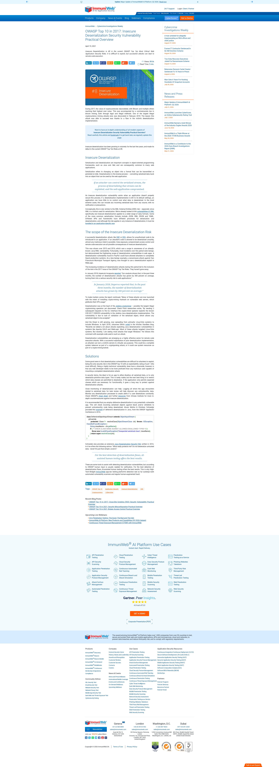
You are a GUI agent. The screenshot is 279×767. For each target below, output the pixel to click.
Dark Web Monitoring (151, 570)
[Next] (252, 1)
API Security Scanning (96, 563)
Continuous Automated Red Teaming (128, 570)
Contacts (112, 665)
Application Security (112, 489)
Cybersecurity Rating (92, 698)
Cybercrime (109, 492)
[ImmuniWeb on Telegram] (96, 737)
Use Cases (133, 649)
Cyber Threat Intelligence (152, 556)
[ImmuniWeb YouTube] (102, 737)
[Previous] (27, 1)
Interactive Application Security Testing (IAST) (172, 657)
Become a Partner (163, 687)
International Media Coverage (118, 679)
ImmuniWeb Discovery (93, 653)
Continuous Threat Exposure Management (128, 590)
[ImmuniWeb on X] (89, 737)
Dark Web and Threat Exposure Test (96, 695)
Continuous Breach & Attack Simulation (142, 676)
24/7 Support (169, 9)
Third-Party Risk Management (180, 570)
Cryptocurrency (97, 492)
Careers (111, 668)
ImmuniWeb (90, 26)
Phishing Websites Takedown (181, 563)
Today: (186, 13)
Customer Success (115, 662)
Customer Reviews (115, 660)
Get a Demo (139, 613)
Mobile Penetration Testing (154, 576)
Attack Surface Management (97, 583)
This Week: (173, 13)
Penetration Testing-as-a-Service (181, 556)
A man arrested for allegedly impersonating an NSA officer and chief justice (177, 38)
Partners (160, 678)
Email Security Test (91, 685)
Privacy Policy (132, 747)
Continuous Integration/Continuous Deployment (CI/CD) (175, 652)
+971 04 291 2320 (183, 727)
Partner (191, 9)
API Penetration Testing (98, 556)
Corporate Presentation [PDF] (139, 622)
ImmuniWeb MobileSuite (93, 665)
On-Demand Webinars (116, 684)
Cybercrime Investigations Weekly (176, 29)
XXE (118, 237)
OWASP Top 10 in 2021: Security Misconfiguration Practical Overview (115, 507)
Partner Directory (162, 684)
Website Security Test (92, 687)
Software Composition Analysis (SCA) (169, 668)
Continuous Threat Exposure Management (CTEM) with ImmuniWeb (115, 523)
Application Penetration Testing (101, 570)
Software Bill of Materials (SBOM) (168, 670)
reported (117, 273)
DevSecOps (161, 673)
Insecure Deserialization (130, 489)
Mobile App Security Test (93, 693)
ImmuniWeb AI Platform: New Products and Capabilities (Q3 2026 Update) (117, 520)
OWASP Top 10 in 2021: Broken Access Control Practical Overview (114, 509)
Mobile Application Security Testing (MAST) (171, 662)
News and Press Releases (117, 677)
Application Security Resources (169, 649)
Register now (165, 2)
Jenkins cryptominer (123, 306)
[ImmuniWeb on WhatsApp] (93, 737)
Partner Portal (162, 690)
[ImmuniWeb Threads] (106, 737)
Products (89, 649)
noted (127, 324)
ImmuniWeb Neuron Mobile (94, 659)
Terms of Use (118, 747)
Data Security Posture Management (155, 563)
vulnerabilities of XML (145, 211)
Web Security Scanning (179, 590)
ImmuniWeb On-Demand (93, 662)
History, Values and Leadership (119, 655)
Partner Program (162, 682)
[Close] (197, 2)
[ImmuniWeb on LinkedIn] (86, 737)
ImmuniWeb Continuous (93, 668)
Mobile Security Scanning (153, 583)
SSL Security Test (90, 682)
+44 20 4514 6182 (140, 727)
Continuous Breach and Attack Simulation (128, 576)
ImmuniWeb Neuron (92, 656)
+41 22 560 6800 (118, 727)
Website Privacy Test (92, 690)
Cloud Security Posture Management (127, 563)
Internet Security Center (145, 13)
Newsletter (97, 729)
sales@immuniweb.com (118, 729)
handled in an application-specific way (100, 223)
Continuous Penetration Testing (128, 583)
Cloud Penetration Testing (126, 556)
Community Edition (93, 679)
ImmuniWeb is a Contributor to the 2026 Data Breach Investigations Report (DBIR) (177, 146)
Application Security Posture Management (100, 576)
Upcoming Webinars (115, 687)
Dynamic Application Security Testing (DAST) (171, 660)
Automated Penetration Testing (101, 590)
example (99, 410)
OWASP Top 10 (97, 489)
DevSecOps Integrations (93, 671)
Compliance (89, 673)
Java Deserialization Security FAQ (128, 444)
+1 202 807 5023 (161, 727)
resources (122, 396)
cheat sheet (103, 396)
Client (185, 9)
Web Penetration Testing (180, 583)
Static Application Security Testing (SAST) (170, 665)
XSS (124, 237)
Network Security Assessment (153, 590)
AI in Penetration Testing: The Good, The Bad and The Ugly (111, 518)
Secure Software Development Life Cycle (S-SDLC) (173, 655)
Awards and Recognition (117, 657)
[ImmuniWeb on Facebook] (99, 737)
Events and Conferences (116, 682)
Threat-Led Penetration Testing (181, 576)
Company (113, 649)
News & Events (115, 673)
